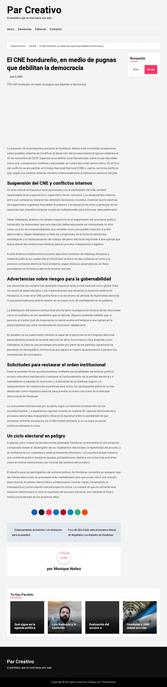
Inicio (10, 29)
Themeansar (108, 682)
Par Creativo (34, 10)
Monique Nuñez (67, 568)
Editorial (40, 29)
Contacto (56, 29)
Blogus (93, 682)
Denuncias (25, 29)
